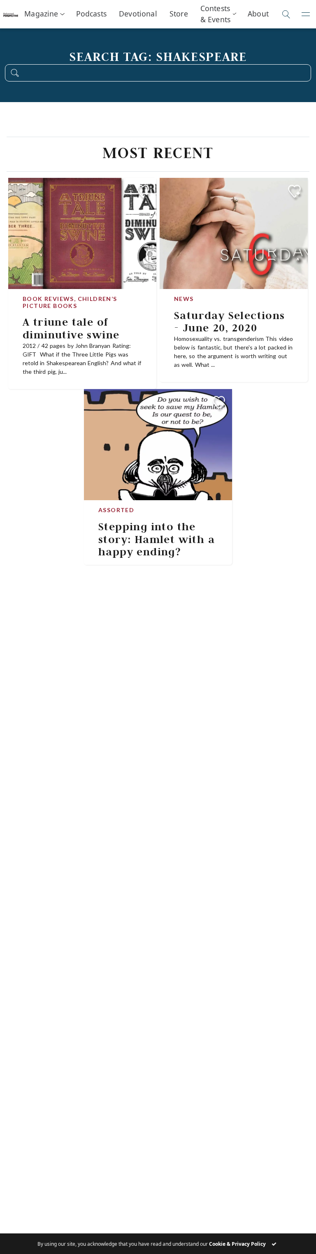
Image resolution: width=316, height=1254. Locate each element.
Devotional (138, 14)
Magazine (41, 14)
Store (179, 14)
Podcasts (91, 14)
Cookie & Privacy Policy (237, 1243)
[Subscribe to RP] (143, 191)
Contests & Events (215, 13)
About (258, 14)
